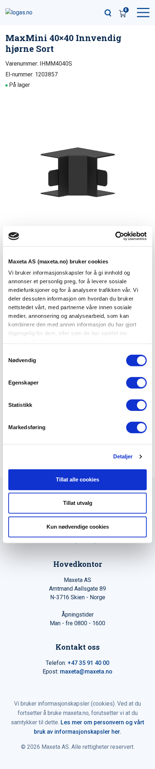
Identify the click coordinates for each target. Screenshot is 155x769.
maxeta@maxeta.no (86, 671)
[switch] (136, 382)
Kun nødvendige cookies (77, 527)
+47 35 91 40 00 (88, 662)
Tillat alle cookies (77, 479)
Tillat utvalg (77, 503)
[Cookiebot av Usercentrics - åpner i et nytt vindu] (115, 236)
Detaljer (123, 456)
